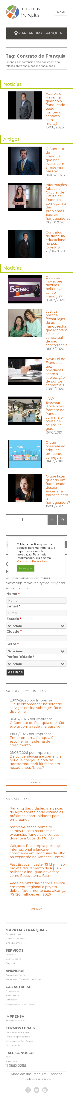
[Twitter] (36, 1090)
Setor (13, 644)
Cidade (14, 631)
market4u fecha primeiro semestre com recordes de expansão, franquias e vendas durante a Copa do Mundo (35, 832)
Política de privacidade (18, 1036)
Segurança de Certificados (19, 1040)
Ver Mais (36, 782)
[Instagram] (45, 1090)
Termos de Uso (13, 1045)
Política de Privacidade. (32, 561)
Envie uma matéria (16, 1020)
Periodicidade (20, 657)
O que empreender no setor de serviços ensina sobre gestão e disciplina (36, 708)
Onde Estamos (14, 942)
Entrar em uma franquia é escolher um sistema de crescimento (31, 741)
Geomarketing (14, 958)
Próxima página (62, 524)
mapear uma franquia (40, 33)
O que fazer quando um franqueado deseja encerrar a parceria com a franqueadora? (58, 489)
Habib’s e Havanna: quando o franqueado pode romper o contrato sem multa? (55, 108)
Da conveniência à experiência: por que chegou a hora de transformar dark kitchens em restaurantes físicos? (36, 762)
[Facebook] (28, 1090)
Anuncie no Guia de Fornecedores (23, 979)
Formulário (12, 1061)
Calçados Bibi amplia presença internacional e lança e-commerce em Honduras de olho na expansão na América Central (37, 851)
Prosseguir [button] (25, 568)
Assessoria (11, 954)
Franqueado (12, 991)
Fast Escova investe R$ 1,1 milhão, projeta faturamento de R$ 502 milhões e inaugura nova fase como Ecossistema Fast (38, 870)
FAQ (8, 1057)
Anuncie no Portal (15, 975)
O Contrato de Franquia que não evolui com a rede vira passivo (55, 160)
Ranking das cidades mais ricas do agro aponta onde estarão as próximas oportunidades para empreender (36, 814)
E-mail (13, 606)
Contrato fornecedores (18, 1032)
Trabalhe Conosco (15, 938)
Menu (61, 12)
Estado (14, 619)
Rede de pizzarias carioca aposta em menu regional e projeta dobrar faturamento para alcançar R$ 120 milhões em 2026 (38, 888)
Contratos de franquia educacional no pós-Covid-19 (56, 240)
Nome (13, 594)
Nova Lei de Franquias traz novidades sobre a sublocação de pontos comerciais (55, 372)
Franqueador (12, 995)
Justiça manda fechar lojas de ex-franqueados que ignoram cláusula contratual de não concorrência (57, 328)
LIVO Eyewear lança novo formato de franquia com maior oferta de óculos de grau (55, 414)
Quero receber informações (20, 1003)
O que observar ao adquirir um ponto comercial (55, 450)
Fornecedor (12, 999)
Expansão (11, 963)
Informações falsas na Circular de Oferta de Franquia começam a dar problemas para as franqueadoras (58, 201)
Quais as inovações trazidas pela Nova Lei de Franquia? (54, 287)
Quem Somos (13, 934)
